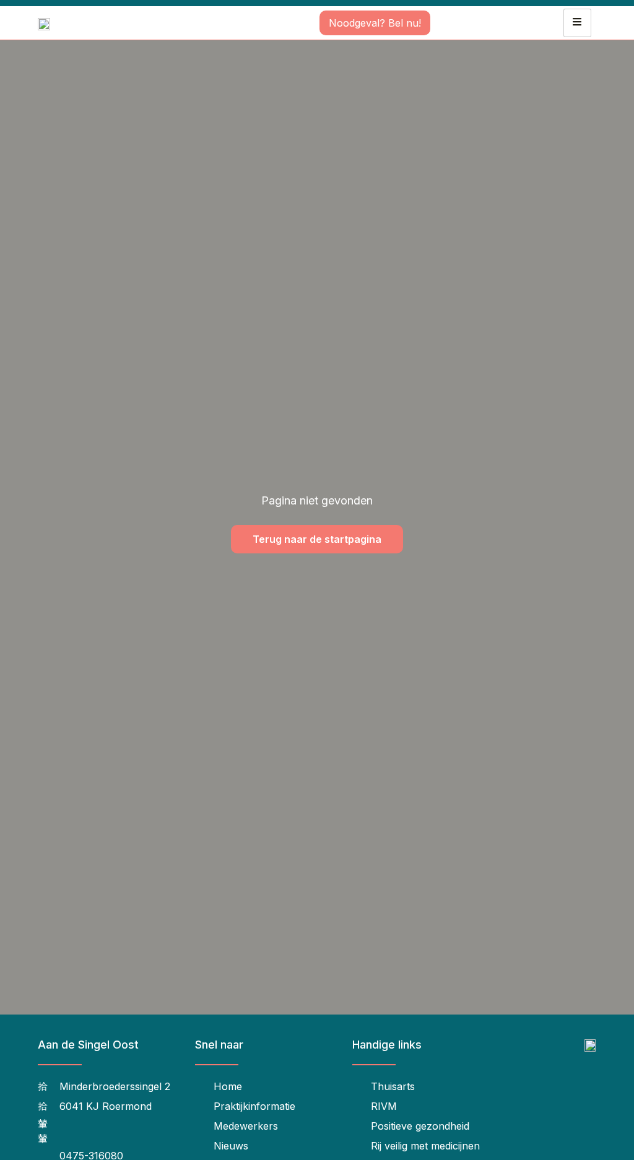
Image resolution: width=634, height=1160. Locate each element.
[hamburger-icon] (577, 23)
